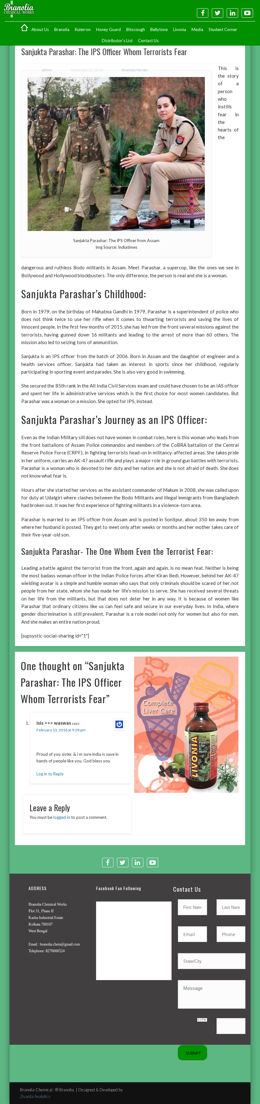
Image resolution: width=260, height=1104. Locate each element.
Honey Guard (108, 29)
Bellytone (159, 29)
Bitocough (135, 29)
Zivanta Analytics (35, 1096)
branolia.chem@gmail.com (60, 944)
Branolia (61, 29)
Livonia (179, 29)
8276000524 (55, 951)
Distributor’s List (117, 40)
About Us (40, 29)
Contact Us (148, 40)
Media (197, 29)
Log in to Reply (50, 773)
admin (47, 69)
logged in (61, 817)
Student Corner (223, 29)
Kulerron (83, 29)
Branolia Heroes (135, 69)
